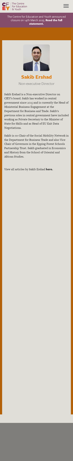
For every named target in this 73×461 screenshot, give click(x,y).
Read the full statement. (45, 22)
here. (49, 169)
